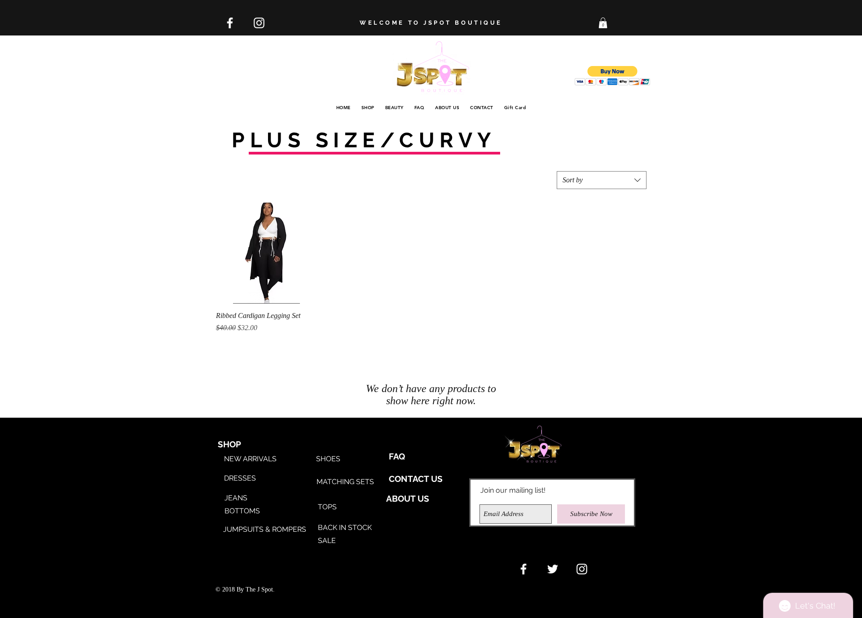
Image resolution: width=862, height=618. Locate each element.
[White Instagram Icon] (259, 23)
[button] (602, 23)
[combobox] (601, 180)
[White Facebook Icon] (230, 23)
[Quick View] (266, 253)
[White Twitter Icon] (552, 569)
